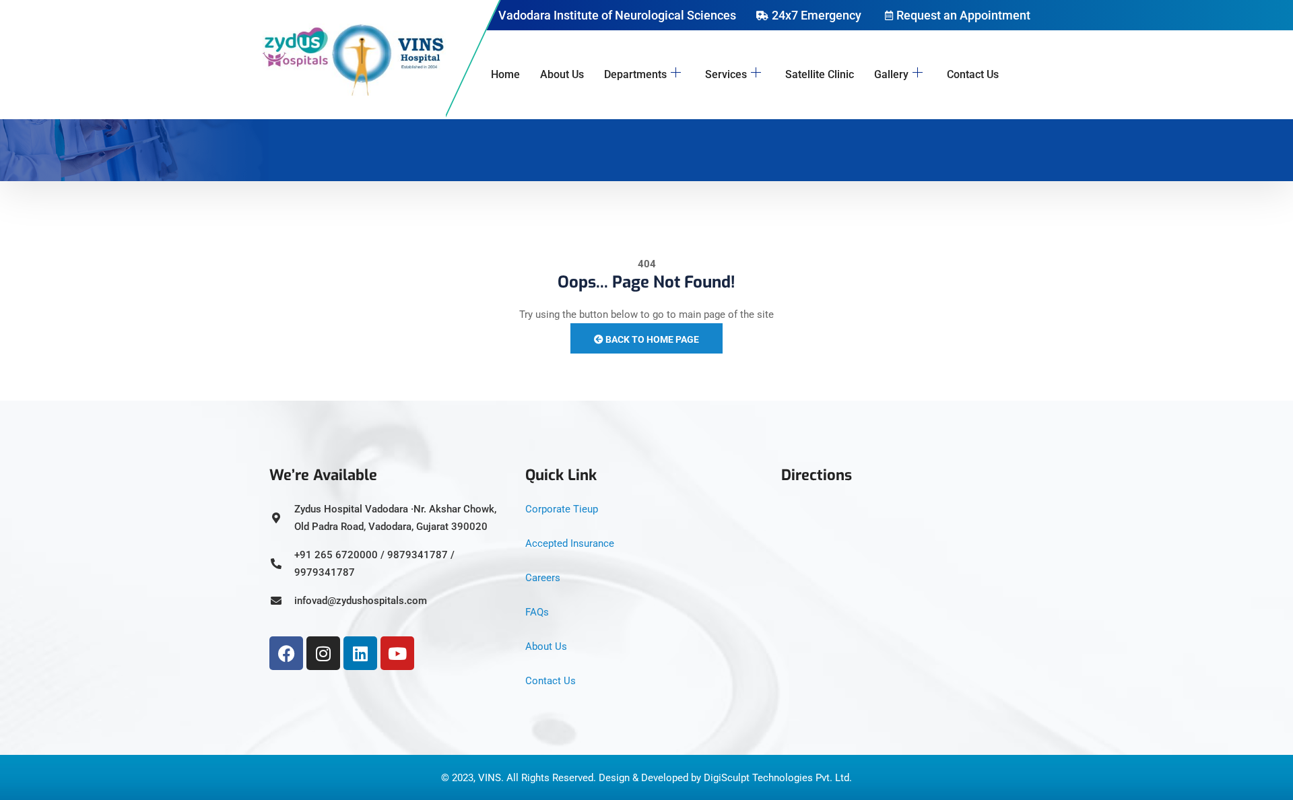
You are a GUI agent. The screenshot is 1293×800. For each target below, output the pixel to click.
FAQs (537, 612)
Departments (635, 74)
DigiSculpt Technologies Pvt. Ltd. (778, 778)
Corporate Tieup (561, 509)
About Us (562, 74)
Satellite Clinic (819, 74)
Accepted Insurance (569, 543)
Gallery (891, 74)
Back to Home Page (651, 339)
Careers (542, 578)
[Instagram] (323, 653)
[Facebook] (286, 653)
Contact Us (973, 74)
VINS (489, 778)
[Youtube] (397, 653)
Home (505, 74)
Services (726, 74)
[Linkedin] (360, 653)
